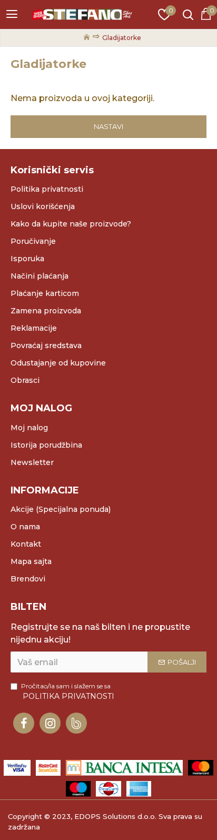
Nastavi (108, 126)
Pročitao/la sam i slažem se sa (67, 691)
